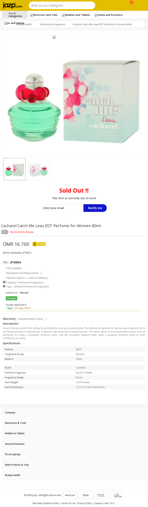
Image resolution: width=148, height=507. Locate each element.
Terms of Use (68, 503)
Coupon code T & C (104, 503)
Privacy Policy (84, 503)
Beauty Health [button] (12, 475)
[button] (3, 169)
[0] (132, 6)
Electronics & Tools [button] (15, 423)
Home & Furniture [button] (14, 444)
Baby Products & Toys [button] (17, 464)
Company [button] (10, 412)
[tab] (74, 412)
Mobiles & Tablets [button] (15, 433)
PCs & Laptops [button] (13, 454)
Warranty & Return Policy (46, 503)
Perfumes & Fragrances (52, 24)
